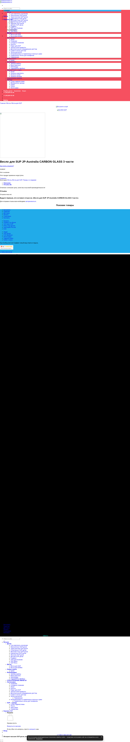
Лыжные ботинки (16, 76)
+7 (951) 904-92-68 (6, 252)
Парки (13, 84)
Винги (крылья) (16, 65)
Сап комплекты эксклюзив (19, 14)
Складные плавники (17, 42)
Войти (6, 16)
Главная (2, 103)
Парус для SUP (16, 46)
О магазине (7, 216)
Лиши (12, 39)
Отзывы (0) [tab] (7, 184)
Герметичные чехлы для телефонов (22, 55)
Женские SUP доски (17, 23)
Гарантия (7, 211)
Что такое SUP (8, 224)
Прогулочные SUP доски (19, 15)
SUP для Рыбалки (17, 28)
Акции (24, 91)
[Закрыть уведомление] (101, 736)
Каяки (12, 60)
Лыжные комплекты (17, 73)
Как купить (7, 210)
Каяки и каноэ (11, 58)
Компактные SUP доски (18, 22)
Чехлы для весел (16, 52)
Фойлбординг (11, 62)
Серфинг (14, 26)
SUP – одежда (12, 703)
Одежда (9, 80)
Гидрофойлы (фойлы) (18, 68)
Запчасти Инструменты (18, 47)
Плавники (14, 41)
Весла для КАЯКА (16, 36)
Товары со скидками (29, 180)
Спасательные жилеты (14, 78)
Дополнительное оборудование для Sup (24, 49)
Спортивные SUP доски (18, 18)
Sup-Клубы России (10, 227)
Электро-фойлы (16, 63)
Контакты (7, 218)
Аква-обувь (14, 707)
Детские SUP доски (17, 25)
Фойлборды (14, 67)
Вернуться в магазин (14, 33)
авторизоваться (31, 201)
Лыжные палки (15, 75)
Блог (5, 229)
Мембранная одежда (17, 83)
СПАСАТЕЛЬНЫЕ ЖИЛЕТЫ (17, 680)
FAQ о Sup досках (9, 225)
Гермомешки (15, 57)
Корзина (6, 221)
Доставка (7, 213)
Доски (9, 12)
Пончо (13, 86)
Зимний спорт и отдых (14, 70)
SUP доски (7, 233)
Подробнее (39, 738)
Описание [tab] (7, 183)
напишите (32, 729)
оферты (45, 635)
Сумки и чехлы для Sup (18, 50)
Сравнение (17, 91)
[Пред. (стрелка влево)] (0, 741)
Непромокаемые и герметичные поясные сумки (26, 54)
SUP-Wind (14, 29)
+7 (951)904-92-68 (9, 92)
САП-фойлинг (8, 235)
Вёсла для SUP (16, 34)
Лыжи (12, 71)
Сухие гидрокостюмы (18, 81)
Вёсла (9, 33)
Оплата (6, 214)
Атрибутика (14, 709)
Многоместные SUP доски (19, 20)
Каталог (6, 642)
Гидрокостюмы (8, 238)
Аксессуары (11, 38)
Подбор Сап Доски (10, 222)
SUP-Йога (14, 31)
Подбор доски (8, 91)
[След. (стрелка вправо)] (2, 741)
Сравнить (3, 178)
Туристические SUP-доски (19, 17)
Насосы (13, 44)
